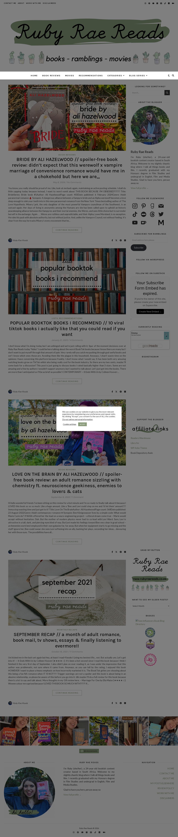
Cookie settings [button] (69, 424)
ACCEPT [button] (82, 424)
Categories (114, 75)
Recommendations (91, 75)
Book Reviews (51, 75)
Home (34, 75)
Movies (69, 75)
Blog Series (137, 75)
